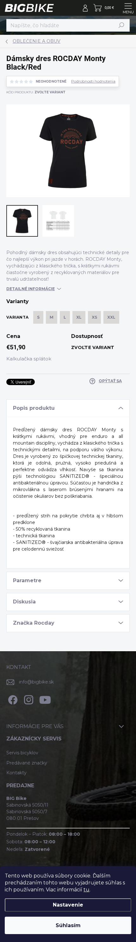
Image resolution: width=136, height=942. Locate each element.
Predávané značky (26, 763)
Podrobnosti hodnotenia (93, 81)
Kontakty (16, 773)
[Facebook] (11, 698)
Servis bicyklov (22, 753)
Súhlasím (68, 925)
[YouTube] (45, 698)
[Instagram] (27, 698)
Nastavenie (68, 905)
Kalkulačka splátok (28, 359)
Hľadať (121, 25)
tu (86, 890)
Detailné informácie (30, 288)
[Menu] (128, 8)
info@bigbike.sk (36, 682)
